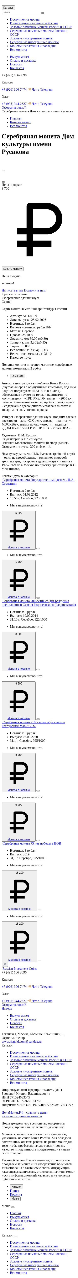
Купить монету (12, 268)
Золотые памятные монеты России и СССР (41, 27)
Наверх (7, 1008)
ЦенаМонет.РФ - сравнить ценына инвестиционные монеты (24, 1114)
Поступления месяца (25, 19)
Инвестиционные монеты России (34, 23)
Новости (16, 64)
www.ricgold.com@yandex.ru (22, 1041)
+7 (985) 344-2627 (14, 103)
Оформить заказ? (14, 107)
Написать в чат (13, 290)
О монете (18, 375)
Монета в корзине (18, 547)
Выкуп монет (19, 57)
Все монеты (18, 49)
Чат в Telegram (41, 89)
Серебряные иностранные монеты (34, 42)
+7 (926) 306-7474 (14, 89)
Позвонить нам (35, 290)
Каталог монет (20, 122)
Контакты (17, 68)
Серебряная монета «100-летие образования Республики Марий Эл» (33, 724)
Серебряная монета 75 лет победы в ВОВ (31, 843)
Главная (15, 118)
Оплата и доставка (23, 60)
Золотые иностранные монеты (31, 38)
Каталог (8, 7)
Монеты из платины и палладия (33, 46)
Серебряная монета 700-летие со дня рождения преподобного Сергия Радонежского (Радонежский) (39, 602)
